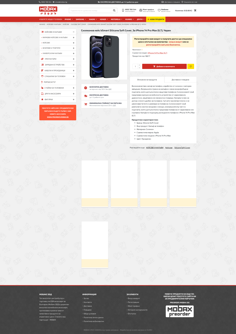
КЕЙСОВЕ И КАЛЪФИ (54, 24)
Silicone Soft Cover (78, 24)
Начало (42, 24)
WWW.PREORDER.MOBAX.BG (58, 117)
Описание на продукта (147, 79)
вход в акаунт (175, 42)
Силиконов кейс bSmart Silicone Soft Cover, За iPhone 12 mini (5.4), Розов (124, 192)
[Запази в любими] (190, 66)
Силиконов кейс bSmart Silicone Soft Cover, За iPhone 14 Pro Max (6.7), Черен (94, 253)
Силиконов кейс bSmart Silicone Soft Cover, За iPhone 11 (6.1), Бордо (153, 192)
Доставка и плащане (180, 79)
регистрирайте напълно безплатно (163, 44)
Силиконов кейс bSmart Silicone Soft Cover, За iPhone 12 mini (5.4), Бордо (94, 192)
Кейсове (66, 24)
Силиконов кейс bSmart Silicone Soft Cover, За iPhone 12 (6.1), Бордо (182, 192)
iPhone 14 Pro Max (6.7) (157, 53)
